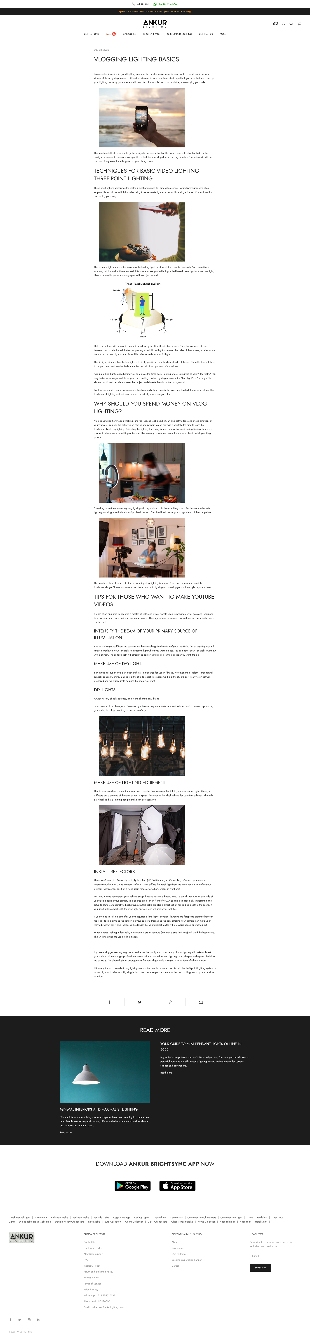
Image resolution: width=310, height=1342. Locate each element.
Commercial (176, 1217)
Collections (91, 34)
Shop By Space (151, 34)
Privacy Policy (91, 1277)
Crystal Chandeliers (257, 1217)
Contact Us (206, 34)
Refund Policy (91, 1289)
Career (175, 1265)
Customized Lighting (179, 34)
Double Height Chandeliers (69, 1221)
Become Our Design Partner (187, 1260)
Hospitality (245, 1221)
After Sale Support (93, 1254)
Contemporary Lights (231, 1217)
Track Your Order (93, 1248)
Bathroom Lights (59, 1217)
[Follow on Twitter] (20, 1320)
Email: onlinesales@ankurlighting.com (104, 1307)
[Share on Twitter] (140, 1002)
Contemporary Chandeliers (201, 1217)
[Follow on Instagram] (29, 1320)
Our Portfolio (179, 1254)
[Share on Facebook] (109, 1002)
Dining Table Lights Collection (35, 1221)
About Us (176, 1242)
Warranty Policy (92, 1265)
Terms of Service (92, 1283)
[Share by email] (201, 1002)
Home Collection (206, 1221)
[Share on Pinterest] (170, 1002)
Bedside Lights (101, 1217)
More (223, 34)
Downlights (94, 1221)
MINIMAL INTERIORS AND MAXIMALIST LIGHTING (99, 1109)
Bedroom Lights (80, 1217)
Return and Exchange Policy (98, 1271)
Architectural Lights (20, 1217)
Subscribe (260, 1267)
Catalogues (178, 1248)
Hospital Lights (227, 1221)
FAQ (86, 1260)
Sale (108, 34)
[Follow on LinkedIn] (38, 1320)
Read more (66, 1132)
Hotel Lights (261, 1221)
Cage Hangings (121, 1217)
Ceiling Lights (141, 1217)
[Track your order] (275, 23)
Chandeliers (159, 1217)
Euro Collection (112, 1221)
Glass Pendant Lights (182, 1221)
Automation (41, 1217)
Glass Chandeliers (157, 1221)
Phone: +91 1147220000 (97, 1301)
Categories (129, 34)
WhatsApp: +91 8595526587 (99, 1295)
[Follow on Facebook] (10, 1320)
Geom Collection (134, 1221)
